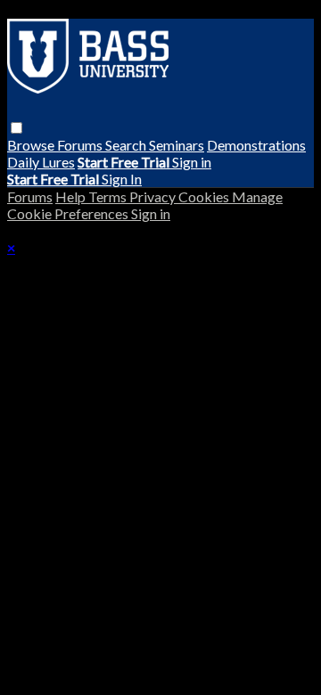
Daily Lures (41, 161)
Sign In (122, 178)
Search (127, 144)
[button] (16, 128)
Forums (81, 144)
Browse (32, 144)
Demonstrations (256, 144)
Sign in (191, 161)
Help (71, 196)
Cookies (205, 196)
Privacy (153, 196)
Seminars (176, 144)
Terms (108, 196)
